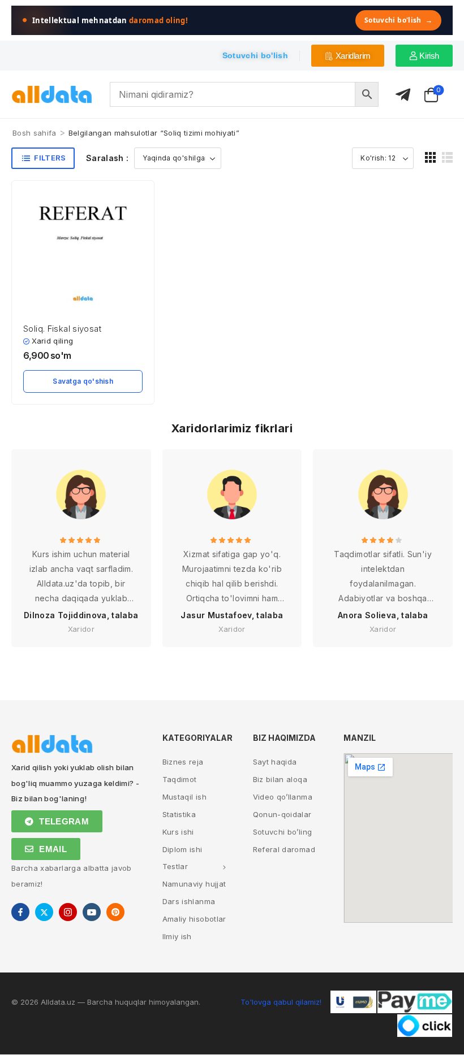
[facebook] (20, 912)
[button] (430, 157)
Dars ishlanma (189, 901)
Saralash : (107, 158)
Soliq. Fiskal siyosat (62, 328)
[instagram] (68, 912)
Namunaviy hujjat (194, 883)
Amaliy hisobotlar (194, 918)
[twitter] (44, 912)
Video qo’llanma (282, 796)
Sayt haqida (275, 761)
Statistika (179, 814)
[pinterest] (115, 912)
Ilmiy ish (177, 936)
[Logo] (52, 95)
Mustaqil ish (184, 796)
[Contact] (403, 95)
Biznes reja (183, 761)
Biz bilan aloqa (280, 779)
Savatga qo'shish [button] (83, 381)
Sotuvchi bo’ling (282, 831)
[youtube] (92, 912)
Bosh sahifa (34, 132)
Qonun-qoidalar (282, 814)
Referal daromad (284, 849)
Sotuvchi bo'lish (398, 20)
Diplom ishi (182, 849)
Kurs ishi (178, 831)
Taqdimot (179, 779)
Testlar (175, 866)
